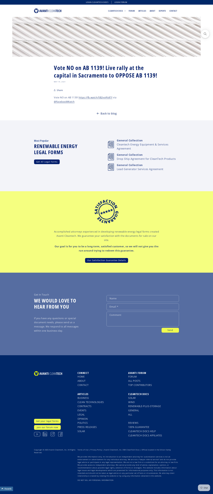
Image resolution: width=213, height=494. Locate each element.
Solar (81, 431)
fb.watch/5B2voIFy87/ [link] (95, 97)
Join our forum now (47, 427)
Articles (83, 394)
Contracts (84, 406)
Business (83, 398)
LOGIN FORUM (120, 2)
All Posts (134, 380)
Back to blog (109, 113)
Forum (132, 376)
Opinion (83, 418)
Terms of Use (83, 450)
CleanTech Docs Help (142, 431)
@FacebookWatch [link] (64, 101)
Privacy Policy (96, 450)
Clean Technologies (91, 402)
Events (82, 410)
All (130, 414)
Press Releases (87, 427)
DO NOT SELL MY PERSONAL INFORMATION (95, 480)
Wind (131, 402)
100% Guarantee (138, 427)
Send (170, 330)
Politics (83, 422)
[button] (116, 11)
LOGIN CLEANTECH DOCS (97, 2)
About (82, 380)
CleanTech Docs (138, 394)
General (133, 410)
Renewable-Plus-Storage (144, 406)
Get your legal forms (47, 421)
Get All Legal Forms (47, 161)
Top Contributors (140, 385)
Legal (81, 414)
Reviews (133, 422)
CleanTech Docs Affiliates (145, 435)
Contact (83, 385)
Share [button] (60, 90)
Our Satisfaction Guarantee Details (106, 260)
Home (81, 376)
